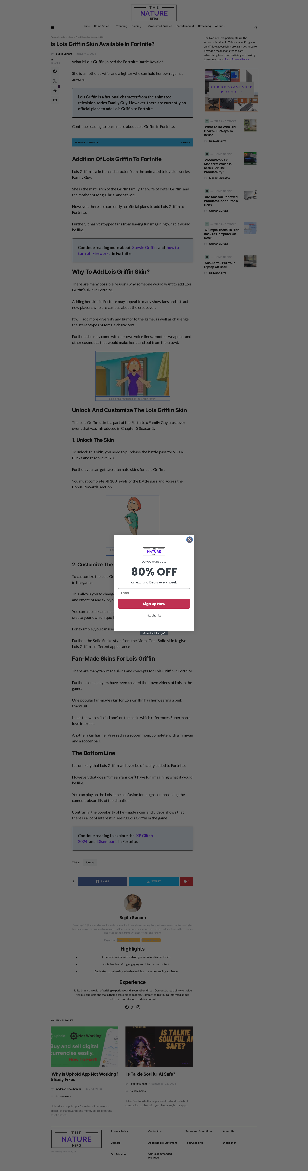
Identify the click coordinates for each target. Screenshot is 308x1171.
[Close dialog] (189, 540)
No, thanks (154, 615)
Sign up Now (154, 603)
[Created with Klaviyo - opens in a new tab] (154, 633)
